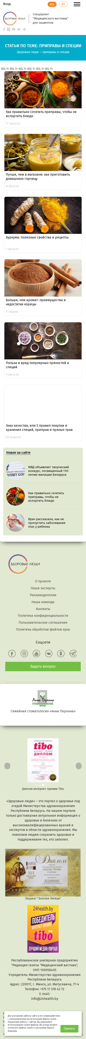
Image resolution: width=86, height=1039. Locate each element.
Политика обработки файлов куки (43, 629)
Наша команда (43, 602)
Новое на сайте (18, 453)
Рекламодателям (43, 595)
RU (52, 4)
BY (63, 4)
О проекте (43, 581)
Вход (7, 4)
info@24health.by (44, 999)
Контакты (43, 609)
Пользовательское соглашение (43, 622)
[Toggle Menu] (77, 4)
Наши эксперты (43, 588)
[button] (6, 764)
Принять (69, 1028)
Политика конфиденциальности (43, 616)
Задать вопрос (43, 666)
